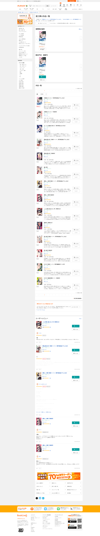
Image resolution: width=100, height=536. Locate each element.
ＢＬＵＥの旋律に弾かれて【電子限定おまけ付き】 (55, 125)
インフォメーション (46, 524)
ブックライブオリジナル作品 (24, 45)
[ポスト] (37, 498)
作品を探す (45, 517)
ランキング (33, 520)
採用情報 (56, 519)
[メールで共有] (40, 498)
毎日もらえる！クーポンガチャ (24, 43)
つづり (40, 333)
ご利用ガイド (80, 9)
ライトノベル (22, 67)
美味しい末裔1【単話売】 (48, 418)
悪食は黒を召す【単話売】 (49, 153)
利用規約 (56, 520)
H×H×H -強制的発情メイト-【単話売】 (52, 278)
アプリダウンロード (46, 519)
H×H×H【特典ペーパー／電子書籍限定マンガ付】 (54, 264)
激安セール (21, 40)
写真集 (21, 73)
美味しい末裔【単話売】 (49, 195)
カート (40, 429)
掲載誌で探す (21, 84)
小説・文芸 (54, 9)
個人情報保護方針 (58, 521)
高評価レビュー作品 (22, 55)
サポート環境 (45, 521)
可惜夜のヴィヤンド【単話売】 (50, 111)
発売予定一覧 (21, 28)
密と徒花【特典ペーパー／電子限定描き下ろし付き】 (55, 236)
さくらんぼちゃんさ (43, 384)
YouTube (32, 530)
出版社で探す (21, 86)
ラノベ (49, 9)
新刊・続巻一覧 (22, 30)
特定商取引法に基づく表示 (60, 523)
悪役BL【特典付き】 (48, 222)
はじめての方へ (74, 9)
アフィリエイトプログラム (47, 528)
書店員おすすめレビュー (23, 54)
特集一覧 (20, 49)
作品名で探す (21, 81)
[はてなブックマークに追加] (43, 499)
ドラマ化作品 (21, 35)
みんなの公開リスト (22, 52)
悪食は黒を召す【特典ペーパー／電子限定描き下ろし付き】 (57, 139)
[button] (42, 49)
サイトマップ (57, 526)
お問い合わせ (45, 526)
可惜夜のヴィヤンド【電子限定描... (42, 44)
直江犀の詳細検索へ (78, 298)
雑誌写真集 (66, 9)
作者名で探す (21, 83)
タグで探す (21, 80)
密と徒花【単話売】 (48, 250)
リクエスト (45, 527)
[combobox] (39, 6)
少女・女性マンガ (32, 9)
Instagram (33, 527)
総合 (20, 9)
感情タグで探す (22, 87)
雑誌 (20, 72)
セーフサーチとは (41, 309)
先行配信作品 (21, 47)
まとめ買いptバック (22, 42)
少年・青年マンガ (26, 9)
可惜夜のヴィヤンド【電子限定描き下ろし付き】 (51, 19)
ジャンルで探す (22, 78)
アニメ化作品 (21, 33)
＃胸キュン (43, 412)
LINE (32, 524)
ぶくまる (20, 57)
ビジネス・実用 (22, 70)
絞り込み (30, 6)
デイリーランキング (22, 31)
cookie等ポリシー (58, 524)
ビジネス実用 (60, 9)
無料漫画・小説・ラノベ (35, 517)
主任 (40, 456)
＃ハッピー (38, 412)
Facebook (33, 531)
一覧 (80, 29)
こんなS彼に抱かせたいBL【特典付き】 (52, 208)
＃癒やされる (48, 412)
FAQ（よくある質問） (47, 523)
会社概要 (56, 516)
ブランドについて (58, 517)
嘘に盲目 (46, 167)
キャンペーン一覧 (22, 51)
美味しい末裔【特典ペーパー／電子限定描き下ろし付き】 (56, 181)
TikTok (32, 528)
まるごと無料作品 (22, 38)
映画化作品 (21, 36)
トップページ (33, 516)
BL (37, 9)
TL (43, 9)
